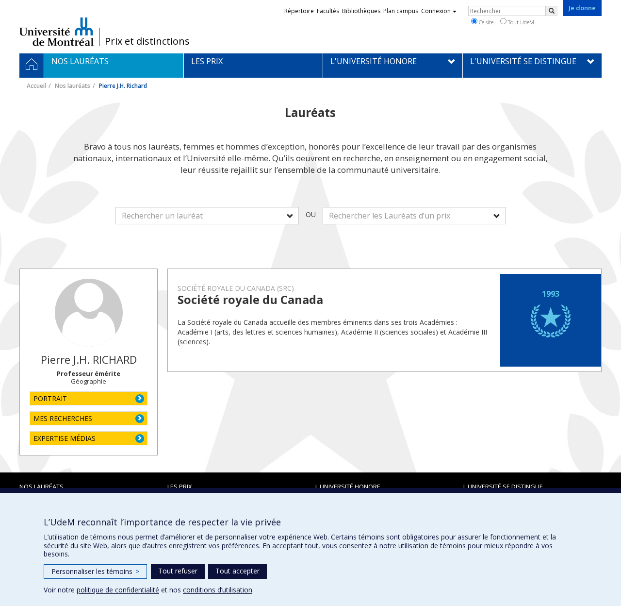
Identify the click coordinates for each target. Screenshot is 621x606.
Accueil (36, 86)
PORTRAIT (50, 398)
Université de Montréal (56, 31)
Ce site (485, 22)
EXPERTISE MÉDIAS (64, 438)
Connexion (436, 11)
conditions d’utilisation (217, 589)
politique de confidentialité (118, 589)
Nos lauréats (72, 86)
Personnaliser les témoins (95, 571)
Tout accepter (237, 570)
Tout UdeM (520, 22)
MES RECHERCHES (62, 418)
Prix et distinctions (147, 41)
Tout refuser (177, 570)
